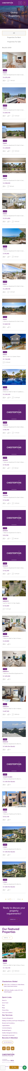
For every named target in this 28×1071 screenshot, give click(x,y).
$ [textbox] (24, 2)
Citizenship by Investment (8, 1035)
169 (18, 899)
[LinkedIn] (12, 1048)
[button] (24, 61)
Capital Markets (6, 1025)
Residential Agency (6, 1030)
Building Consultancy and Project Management (13, 1020)
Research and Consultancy (8, 1023)
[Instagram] (8, 1048)
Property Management (7, 1018)
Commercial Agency (7, 1028)
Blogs (3, 1007)
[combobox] (25, 3)
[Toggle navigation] (20, 2)
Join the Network (8, 1042)
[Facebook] (4, 1048)
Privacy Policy (5, 1010)
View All (6, 937)
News (3, 1005)
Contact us (12, 919)
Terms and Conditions (7, 1012)
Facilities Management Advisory (9, 1033)
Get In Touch (5, 1002)
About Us (4, 1000)
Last (20, 899)
